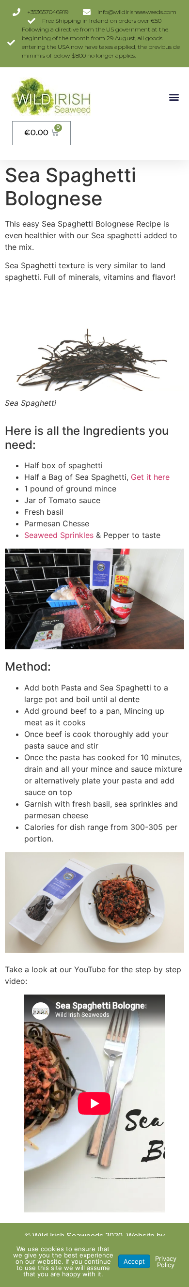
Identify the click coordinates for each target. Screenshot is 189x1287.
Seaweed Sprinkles (60, 535)
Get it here (150, 477)
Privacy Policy (165, 1262)
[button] (174, 97)
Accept (134, 1261)
